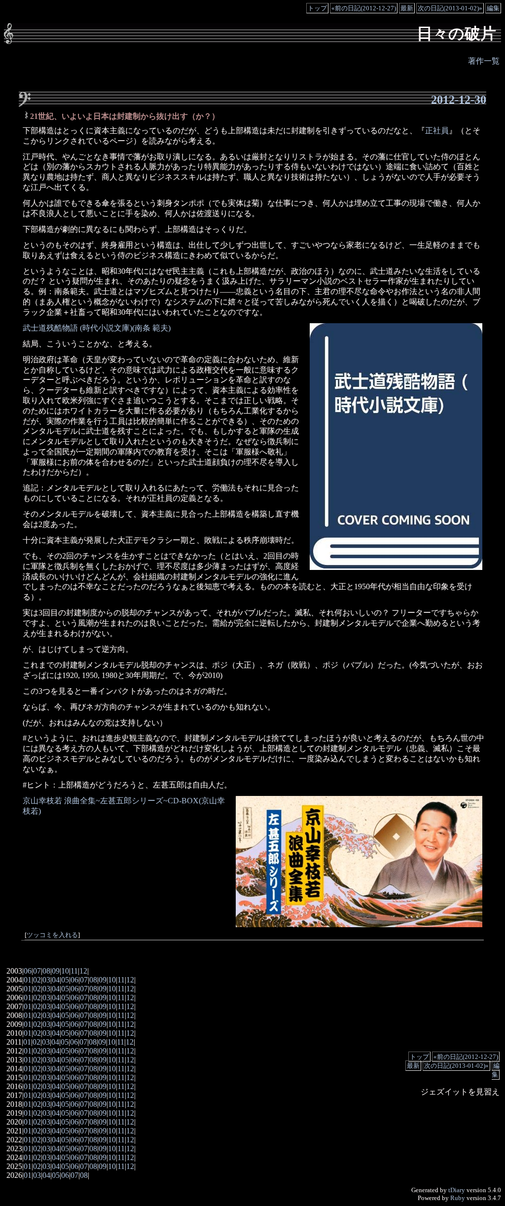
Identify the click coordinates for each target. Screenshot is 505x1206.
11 (74, 971)
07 (37, 971)
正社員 (437, 130)
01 (28, 980)
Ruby (457, 1198)
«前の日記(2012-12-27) (363, 8)
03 (46, 980)
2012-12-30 (458, 99)
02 (37, 980)
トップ (317, 8)
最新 (406, 8)
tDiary (456, 1190)
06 (28, 971)
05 (65, 980)
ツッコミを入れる (52, 935)
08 (46, 971)
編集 (493, 8)
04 (56, 980)
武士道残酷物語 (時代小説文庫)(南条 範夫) (97, 328)
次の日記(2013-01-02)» (450, 8)
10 (65, 971)
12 (83, 971)
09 (56, 971)
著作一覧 (484, 61)
